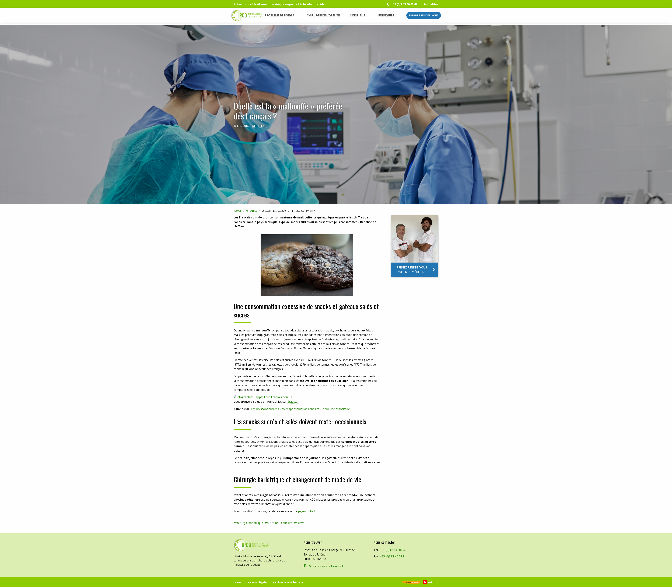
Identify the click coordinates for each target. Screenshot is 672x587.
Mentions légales (257, 582)
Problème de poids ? (280, 15)
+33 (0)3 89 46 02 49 (404, 4)
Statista (293, 402)
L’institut (357, 15)
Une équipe (386, 15)
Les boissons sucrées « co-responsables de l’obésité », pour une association (301, 409)
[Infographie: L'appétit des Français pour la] (307, 397)
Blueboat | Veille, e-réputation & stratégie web (410, 583)
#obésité (286, 523)
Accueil (237, 211)
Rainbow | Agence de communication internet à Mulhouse (430, 582)
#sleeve (299, 523)
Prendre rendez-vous (424, 15)
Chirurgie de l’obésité (323, 15)
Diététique (259, 126)
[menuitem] (279, 15)
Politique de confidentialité (288, 582)
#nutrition (272, 523)
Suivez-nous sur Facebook (326, 566)
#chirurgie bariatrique (248, 523)
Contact (238, 582)
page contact (306, 511)
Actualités (431, 4)
